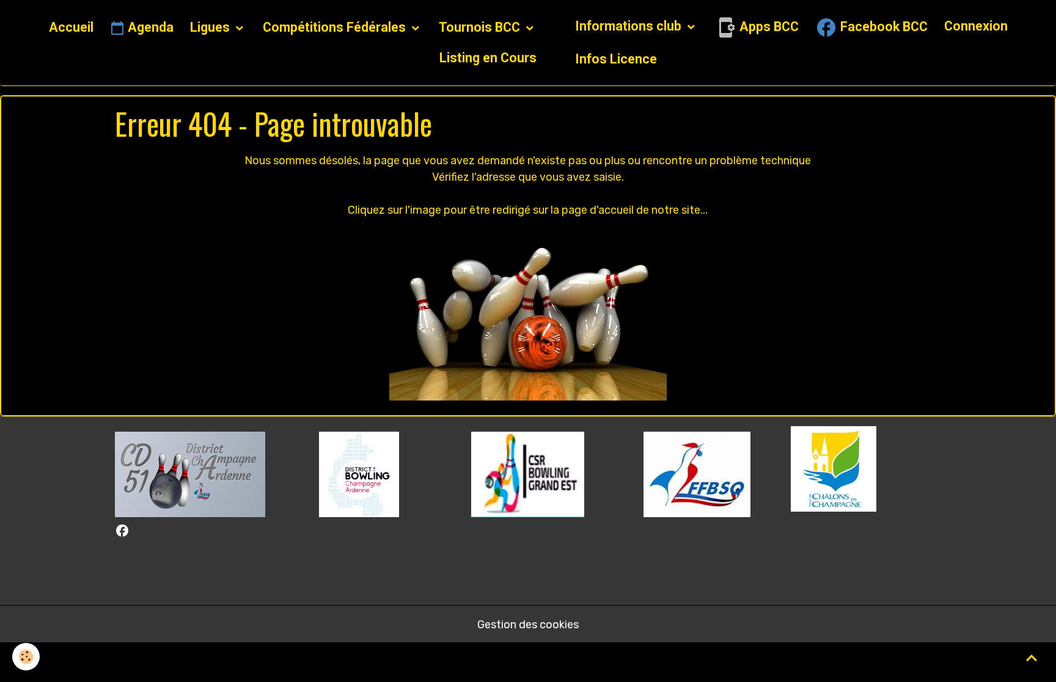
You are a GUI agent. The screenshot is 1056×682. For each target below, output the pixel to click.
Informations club (629, 26)
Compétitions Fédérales (336, 27)
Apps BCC (767, 26)
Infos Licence (616, 59)
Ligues (211, 27)
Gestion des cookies (528, 624)
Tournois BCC (481, 27)
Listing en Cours (488, 57)
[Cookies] (26, 656)
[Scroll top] (1031, 657)
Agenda (149, 27)
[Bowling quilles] (528, 315)
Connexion (976, 26)
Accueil (71, 27)
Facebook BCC (882, 26)
